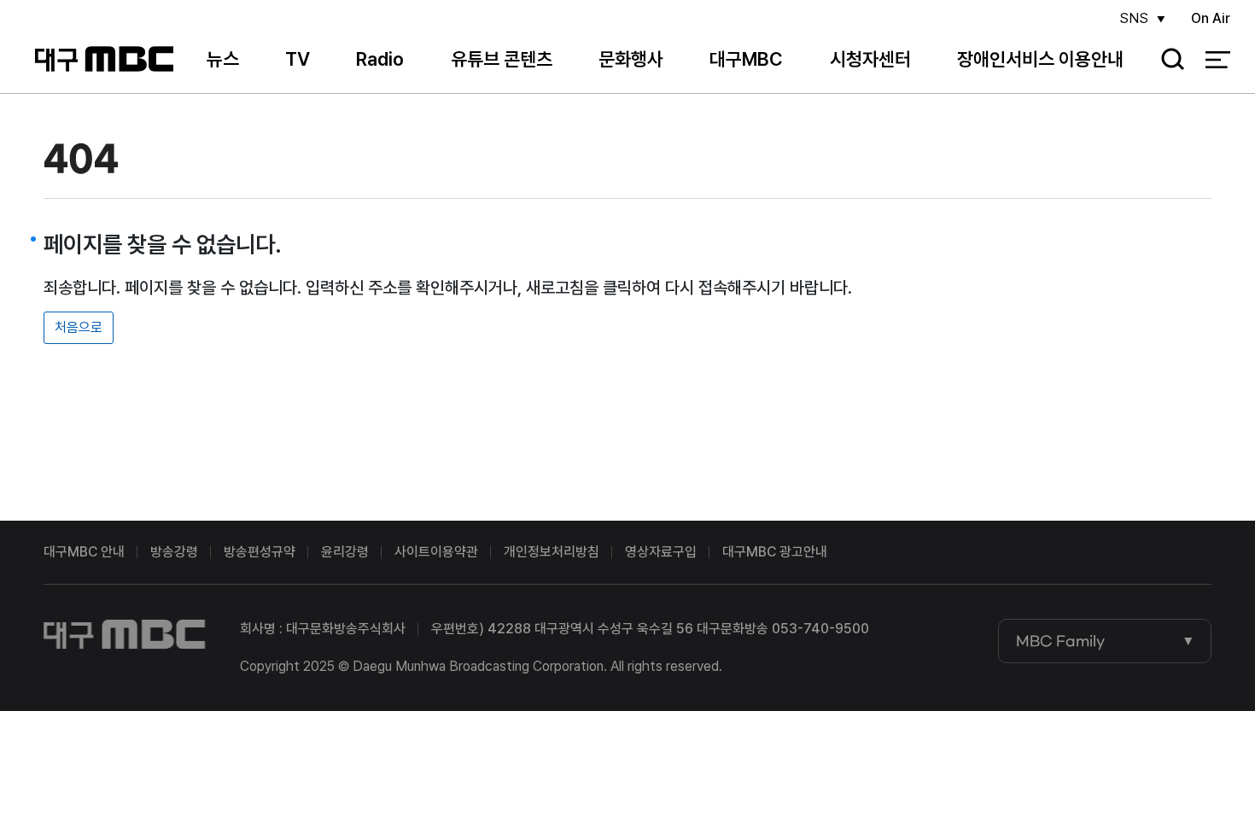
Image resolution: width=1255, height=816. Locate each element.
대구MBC (104, 59)
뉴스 (223, 59)
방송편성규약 (259, 552)
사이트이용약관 (436, 552)
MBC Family (1060, 641)
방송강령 (174, 552)
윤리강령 (345, 552)
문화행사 (630, 59)
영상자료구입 (661, 552)
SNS (1133, 18)
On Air (1210, 18)
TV (297, 59)
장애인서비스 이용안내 (1040, 59)
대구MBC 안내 (84, 552)
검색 (1167, 60)
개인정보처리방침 (551, 552)
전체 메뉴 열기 (1217, 60)
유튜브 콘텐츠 (501, 59)
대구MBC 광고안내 (774, 552)
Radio (380, 59)
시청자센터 (870, 59)
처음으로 (78, 327)
